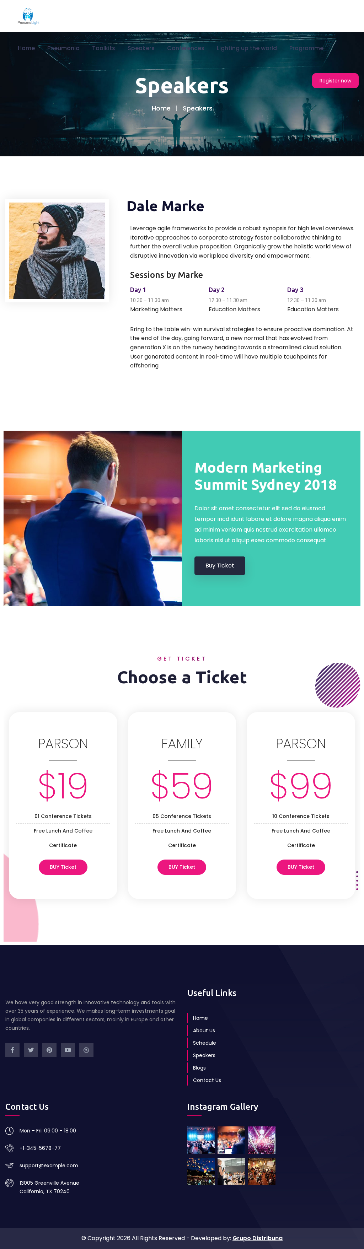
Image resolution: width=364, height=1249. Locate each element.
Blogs (199, 1067)
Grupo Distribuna (257, 1238)
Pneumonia (63, 48)
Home (26, 48)
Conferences (185, 48)
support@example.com (49, 1165)
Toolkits (103, 48)
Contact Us (207, 1080)
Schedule (204, 1042)
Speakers (141, 48)
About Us (204, 1030)
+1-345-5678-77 (40, 1148)
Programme (306, 48)
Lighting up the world (247, 48)
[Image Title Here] (201, 1140)
